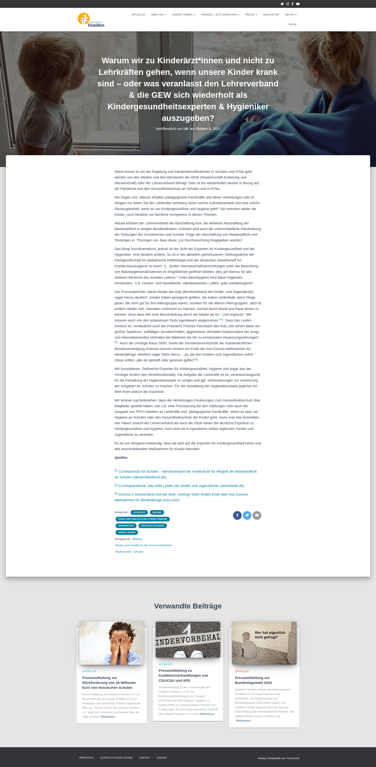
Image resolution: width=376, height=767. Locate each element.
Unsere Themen (182, 14)
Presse (250, 14)
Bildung (157, 512)
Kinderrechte (126, 526)
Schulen (138, 551)
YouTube (298, 4)
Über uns (157, 14)
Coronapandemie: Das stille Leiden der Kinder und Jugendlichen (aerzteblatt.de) (181, 486)
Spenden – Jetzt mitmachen (219, 14)
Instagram (287, 4)
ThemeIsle (293, 758)
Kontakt (144, 757)
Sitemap (162, 757)
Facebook (293, 4)
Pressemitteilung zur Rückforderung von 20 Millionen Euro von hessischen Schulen (109, 683)
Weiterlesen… (109, 716)
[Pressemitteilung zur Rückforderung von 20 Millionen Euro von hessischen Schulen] (111, 643)
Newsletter (271, 14)
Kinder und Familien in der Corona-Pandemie (144, 545)
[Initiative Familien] (91, 19)
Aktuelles (138, 14)
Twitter (282, 4)
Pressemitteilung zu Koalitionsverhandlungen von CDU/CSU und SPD (183, 675)
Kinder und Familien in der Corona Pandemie (142, 519)
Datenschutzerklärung (116, 757)
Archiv (290, 14)
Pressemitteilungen (152, 526)
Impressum (86, 757)
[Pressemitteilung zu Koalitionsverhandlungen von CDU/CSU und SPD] (188, 639)
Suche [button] (292, 24)
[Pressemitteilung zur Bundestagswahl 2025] (264, 643)
